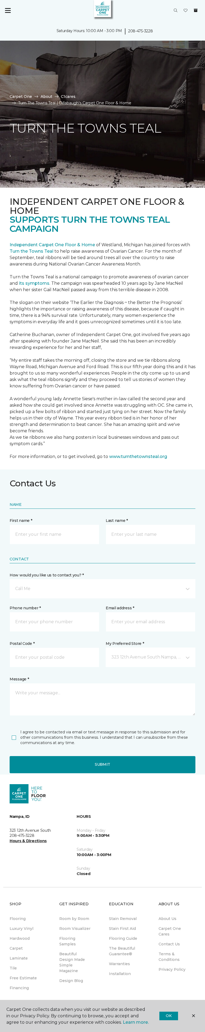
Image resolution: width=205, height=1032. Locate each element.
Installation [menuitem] (120, 973)
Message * (19, 679)
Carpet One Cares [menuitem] (170, 931)
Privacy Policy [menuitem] (172, 969)
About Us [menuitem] (167, 918)
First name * (21, 520)
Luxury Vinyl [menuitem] (21, 928)
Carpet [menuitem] (16, 948)
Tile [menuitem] (13, 968)
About (46, 96)
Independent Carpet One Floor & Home (52, 244)
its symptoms (34, 283)
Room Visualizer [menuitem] (74, 928)
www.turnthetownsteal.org (138, 456)
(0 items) (196, 10)
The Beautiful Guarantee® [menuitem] (122, 951)
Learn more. (136, 1022)
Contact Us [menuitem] (169, 944)
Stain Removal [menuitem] (123, 918)
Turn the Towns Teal (31, 251)
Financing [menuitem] (19, 987)
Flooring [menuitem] (18, 918)
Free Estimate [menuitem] (23, 978)
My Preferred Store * (125, 643)
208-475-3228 (140, 31)
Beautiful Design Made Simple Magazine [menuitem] (72, 962)
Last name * (117, 520)
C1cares (68, 96)
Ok (168, 1015)
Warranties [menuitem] (119, 963)
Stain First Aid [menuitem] (122, 928)
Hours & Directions (28, 840)
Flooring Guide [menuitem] (123, 938)
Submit (102, 764)
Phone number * (25, 608)
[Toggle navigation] (7, 10)
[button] (176, 11)
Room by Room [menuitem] (74, 918)
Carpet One (21, 96)
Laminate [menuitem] (19, 958)
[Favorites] (185, 11)
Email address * (120, 608)
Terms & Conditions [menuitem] (169, 957)
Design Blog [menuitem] (71, 980)
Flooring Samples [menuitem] (67, 941)
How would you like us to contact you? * (47, 575)
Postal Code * (22, 643)
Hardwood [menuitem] (20, 938)
